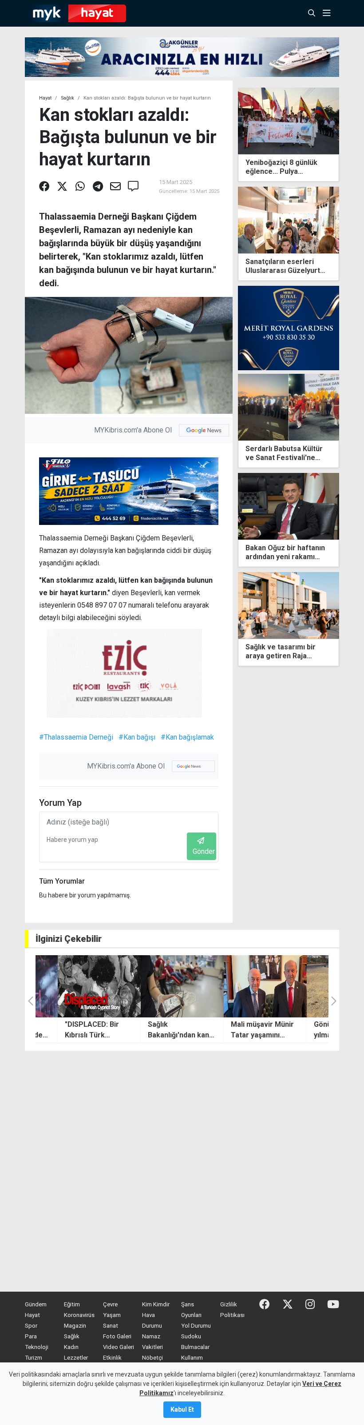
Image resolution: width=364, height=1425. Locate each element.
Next (335, 622)
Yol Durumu (196, 1325)
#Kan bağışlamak (187, 737)
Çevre (110, 1304)
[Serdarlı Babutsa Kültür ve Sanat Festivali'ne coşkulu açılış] (288, 406)
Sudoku (191, 1336)
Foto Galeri (117, 1336)
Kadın (71, 1347)
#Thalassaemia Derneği (76, 737)
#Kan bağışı (137, 737)
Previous (241, 622)
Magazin (75, 1325)
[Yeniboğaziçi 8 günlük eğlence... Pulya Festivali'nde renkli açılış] (288, 120)
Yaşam (112, 1315)
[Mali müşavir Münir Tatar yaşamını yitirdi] (265, 986)
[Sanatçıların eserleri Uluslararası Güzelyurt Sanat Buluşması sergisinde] (288, 219)
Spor (31, 1325)
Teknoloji (36, 1347)
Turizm (33, 1357)
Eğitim (72, 1304)
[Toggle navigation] (329, 13)
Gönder (204, 851)
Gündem (36, 1304)
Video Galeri (118, 1347)
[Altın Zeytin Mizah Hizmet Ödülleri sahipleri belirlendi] (288, 605)
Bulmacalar (195, 1347)
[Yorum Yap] (133, 187)
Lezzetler (76, 1357)
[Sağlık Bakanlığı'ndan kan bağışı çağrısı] (182, 986)
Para (31, 1336)
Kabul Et (182, 1409)
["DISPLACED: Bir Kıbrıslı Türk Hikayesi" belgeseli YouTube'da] (99, 986)
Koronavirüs (79, 1315)
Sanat (110, 1325)
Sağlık (67, 98)
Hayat (45, 98)
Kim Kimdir (156, 1304)
